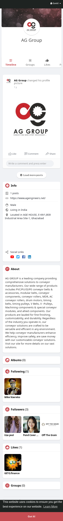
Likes (14, 447)
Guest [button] (55, 3)
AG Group (31, 40)
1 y (15, 87)
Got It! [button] (31, 516)
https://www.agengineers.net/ (28, 198)
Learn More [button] (50, 506)
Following (18, 371)
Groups (16, 485)
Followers (17, 409)
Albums (16, 360)
